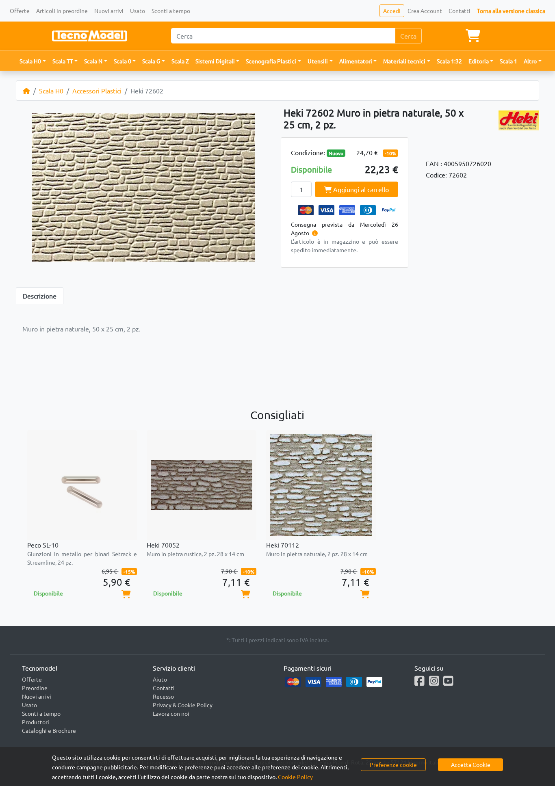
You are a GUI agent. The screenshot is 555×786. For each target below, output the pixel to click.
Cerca (408, 36)
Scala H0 (51, 91)
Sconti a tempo (171, 10)
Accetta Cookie (470, 764)
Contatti (459, 10)
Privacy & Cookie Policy (182, 704)
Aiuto (160, 679)
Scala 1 (508, 61)
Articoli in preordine (62, 10)
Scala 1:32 (449, 61)
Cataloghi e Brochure (49, 730)
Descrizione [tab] (39, 296)
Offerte (20, 10)
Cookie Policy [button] (295, 776)
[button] (32, 61)
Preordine (35, 687)
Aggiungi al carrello (360, 189)
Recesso (163, 696)
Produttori (35, 721)
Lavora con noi (171, 713)
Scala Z (180, 61)
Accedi (392, 10)
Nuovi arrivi (109, 10)
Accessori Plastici (96, 91)
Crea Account (425, 10)
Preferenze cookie (393, 764)
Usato (137, 10)
